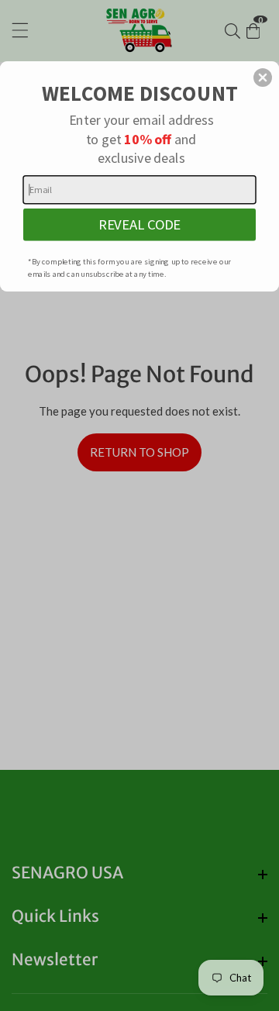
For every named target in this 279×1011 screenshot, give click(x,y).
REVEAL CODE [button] (139, 224)
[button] (262, 77)
